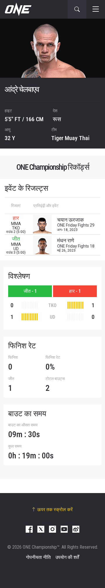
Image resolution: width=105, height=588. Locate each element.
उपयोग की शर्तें (67, 557)
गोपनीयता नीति (38, 557)
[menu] (95, 9)
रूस (57, 119)
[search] (77, 9)
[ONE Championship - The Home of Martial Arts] (18, 9)
